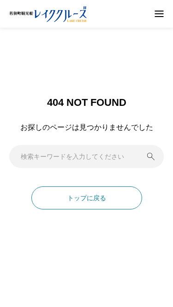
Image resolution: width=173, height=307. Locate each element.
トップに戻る (86, 198)
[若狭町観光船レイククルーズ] (48, 14)
